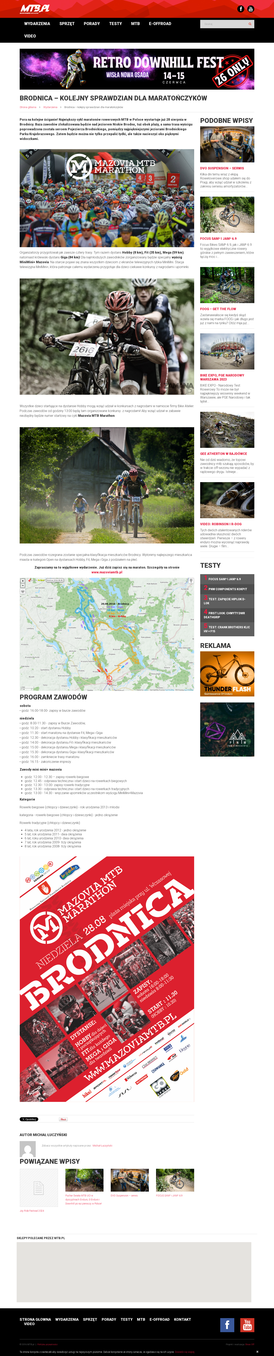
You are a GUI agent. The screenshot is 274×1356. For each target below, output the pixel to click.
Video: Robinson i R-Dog (221, 524)
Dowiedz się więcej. (185, 1352)
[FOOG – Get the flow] (227, 285)
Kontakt (182, 1319)
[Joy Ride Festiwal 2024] (39, 1188)
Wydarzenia (37, 23)
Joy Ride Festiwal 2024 (32, 1210)
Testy (115, 23)
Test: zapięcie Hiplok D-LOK (225, 599)
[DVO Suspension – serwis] (130, 1180)
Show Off (249, 1344)
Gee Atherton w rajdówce (223, 454)
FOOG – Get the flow (218, 309)
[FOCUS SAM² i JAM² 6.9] (175, 1180)
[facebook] (227, 1325)
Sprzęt (67, 23)
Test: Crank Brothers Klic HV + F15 (227, 627)
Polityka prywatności (47, 1344)
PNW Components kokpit (225, 588)
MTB (135, 23)
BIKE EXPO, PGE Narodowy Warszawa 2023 (222, 377)
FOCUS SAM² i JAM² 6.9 (169, 1195)
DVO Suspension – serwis (124, 1195)
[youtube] (247, 1325)
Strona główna (28, 107)
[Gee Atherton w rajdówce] (227, 430)
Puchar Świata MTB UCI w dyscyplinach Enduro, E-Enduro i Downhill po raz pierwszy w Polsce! (83, 1199)
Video (30, 36)
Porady (92, 23)
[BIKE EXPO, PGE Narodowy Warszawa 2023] (227, 351)
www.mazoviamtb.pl (106, 572)
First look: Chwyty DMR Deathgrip (224, 613)
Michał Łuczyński (50, 1135)
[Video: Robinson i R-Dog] (227, 500)
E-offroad (160, 23)
